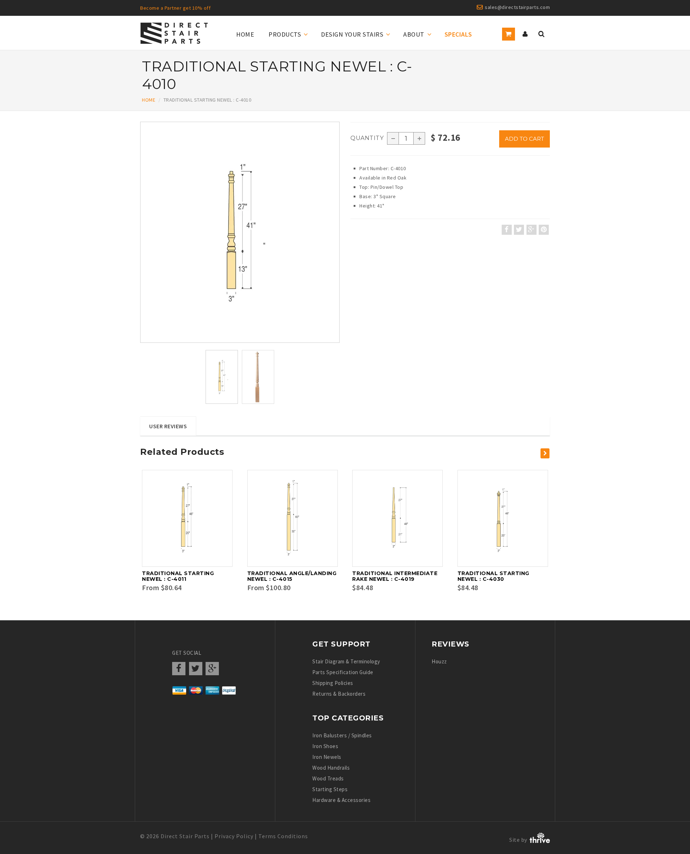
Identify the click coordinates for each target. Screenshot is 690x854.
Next (340, 240)
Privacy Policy (234, 836)
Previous (142, 240)
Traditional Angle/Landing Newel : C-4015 (292, 576)
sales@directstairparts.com (517, 7)
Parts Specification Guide (342, 672)
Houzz (439, 661)
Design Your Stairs (352, 34)
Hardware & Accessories (341, 800)
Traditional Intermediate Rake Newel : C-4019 (394, 576)
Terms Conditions (283, 836)
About (413, 34)
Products (284, 34)
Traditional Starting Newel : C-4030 (493, 576)
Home (245, 34)
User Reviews (168, 426)
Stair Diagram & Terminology (346, 661)
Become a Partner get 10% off (175, 8)
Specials (458, 34)
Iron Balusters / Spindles (342, 735)
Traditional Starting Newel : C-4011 (178, 576)
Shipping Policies (332, 683)
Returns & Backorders (338, 693)
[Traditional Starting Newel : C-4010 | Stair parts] (240, 232)
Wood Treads (328, 778)
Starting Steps (330, 789)
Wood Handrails (331, 767)
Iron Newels (326, 756)
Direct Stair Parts (185, 836)
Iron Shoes (325, 746)
